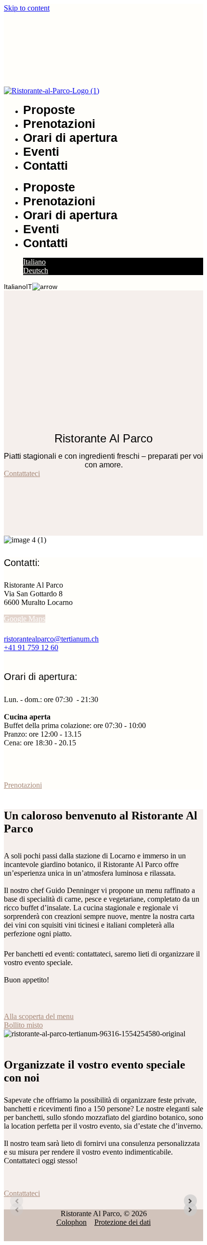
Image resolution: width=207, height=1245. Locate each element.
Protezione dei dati (122, 1222)
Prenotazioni (59, 123)
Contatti (45, 165)
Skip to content (27, 8)
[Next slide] (190, 1201)
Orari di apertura (70, 137)
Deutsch (35, 270)
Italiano (34, 262)
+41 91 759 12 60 (31, 647)
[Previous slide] (16, 1201)
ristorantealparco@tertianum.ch (51, 639)
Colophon (71, 1222)
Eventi (41, 151)
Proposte (49, 109)
